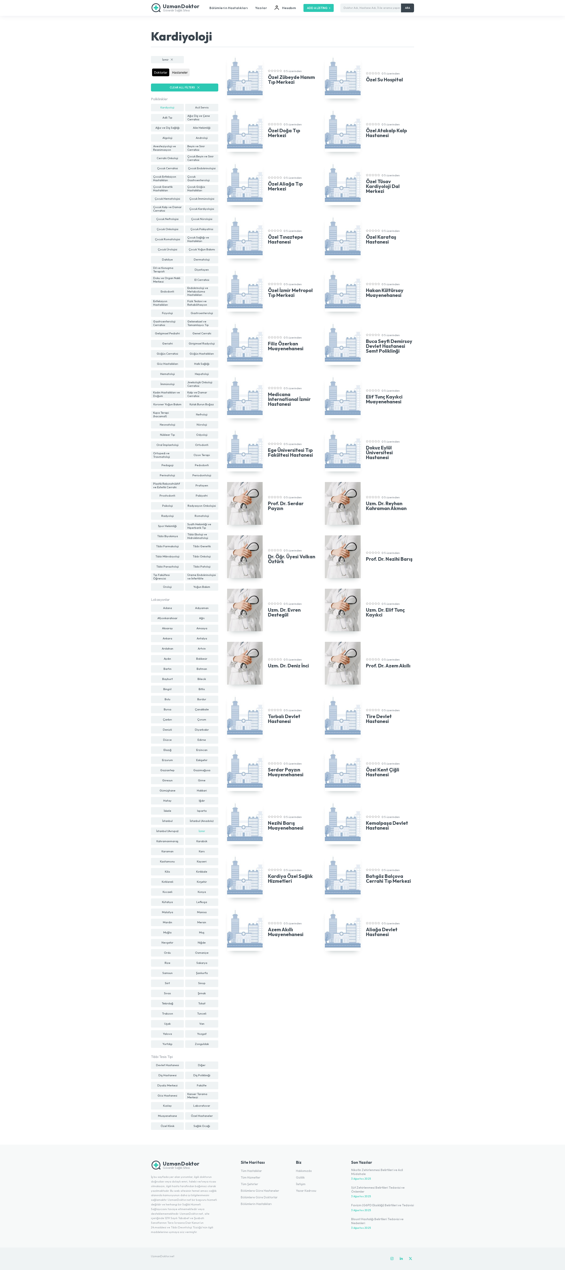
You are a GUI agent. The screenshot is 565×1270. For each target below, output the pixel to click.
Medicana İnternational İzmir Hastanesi (289, 399)
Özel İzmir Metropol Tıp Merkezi (290, 292)
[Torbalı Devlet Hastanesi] (245, 716)
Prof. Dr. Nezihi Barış (389, 559)
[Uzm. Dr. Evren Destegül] (245, 610)
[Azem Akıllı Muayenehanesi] (245, 929)
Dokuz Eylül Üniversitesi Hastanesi (379, 452)
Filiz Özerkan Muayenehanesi (285, 346)
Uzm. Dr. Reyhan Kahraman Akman (386, 505)
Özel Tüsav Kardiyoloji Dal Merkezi (383, 186)
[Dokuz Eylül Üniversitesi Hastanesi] (342, 450)
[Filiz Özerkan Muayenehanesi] (245, 343)
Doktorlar (160, 72)
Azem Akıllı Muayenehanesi (285, 931)
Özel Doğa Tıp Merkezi (284, 132)
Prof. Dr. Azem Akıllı (388, 666)
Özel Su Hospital (384, 79)
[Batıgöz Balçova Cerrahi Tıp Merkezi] (342, 876)
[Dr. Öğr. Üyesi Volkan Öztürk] (245, 556)
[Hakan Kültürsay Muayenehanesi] (342, 290)
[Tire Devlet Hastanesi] (342, 716)
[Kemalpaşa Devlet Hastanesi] (342, 823)
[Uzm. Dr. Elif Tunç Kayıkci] (342, 610)
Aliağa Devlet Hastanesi (381, 931)
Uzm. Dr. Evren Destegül (284, 612)
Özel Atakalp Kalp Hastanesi (386, 132)
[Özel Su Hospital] (342, 77)
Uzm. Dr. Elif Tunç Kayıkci (385, 612)
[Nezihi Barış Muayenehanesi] (245, 823)
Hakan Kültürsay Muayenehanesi (384, 292)
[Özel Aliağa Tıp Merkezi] (245, 183)
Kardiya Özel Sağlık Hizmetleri (290, 878)
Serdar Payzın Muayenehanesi (285, 772)
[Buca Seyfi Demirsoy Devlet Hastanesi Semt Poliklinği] (342, 343)
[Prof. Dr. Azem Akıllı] (342, 663)
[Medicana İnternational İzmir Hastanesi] (245, 397)
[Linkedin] (401, 1258)
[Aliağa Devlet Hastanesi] (342, 929)
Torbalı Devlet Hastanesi (284, 718)
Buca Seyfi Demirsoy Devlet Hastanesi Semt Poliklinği (389, 346)
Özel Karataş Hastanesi (381, 239)
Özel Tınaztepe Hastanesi (285, 239)
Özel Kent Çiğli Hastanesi (382, 772)
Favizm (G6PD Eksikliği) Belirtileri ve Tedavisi (382, 1205)
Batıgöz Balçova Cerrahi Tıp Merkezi (388, 878)
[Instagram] (392, 1258)
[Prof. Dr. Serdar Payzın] (245, 503)
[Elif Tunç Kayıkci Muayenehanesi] (342, 397)
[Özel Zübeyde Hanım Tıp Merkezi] (245, 77)
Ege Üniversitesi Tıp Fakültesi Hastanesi (290, 452)
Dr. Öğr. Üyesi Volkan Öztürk (291, 558)
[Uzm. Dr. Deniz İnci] (245, 663)
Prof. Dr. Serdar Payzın (286, 505)
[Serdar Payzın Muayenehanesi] (245, 770)
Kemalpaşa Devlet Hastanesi (387, 825)
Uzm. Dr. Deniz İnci (288, 666)
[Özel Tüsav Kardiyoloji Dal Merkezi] (342, 183)
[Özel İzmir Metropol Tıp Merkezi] (245, 290)
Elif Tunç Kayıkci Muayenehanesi (384, 399)
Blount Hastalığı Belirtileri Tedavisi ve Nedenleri (377, 1221)
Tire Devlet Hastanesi (379, 718)
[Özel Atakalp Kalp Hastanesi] (342, 130)
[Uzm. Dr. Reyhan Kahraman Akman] (342, 503)
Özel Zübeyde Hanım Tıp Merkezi (291, 79)
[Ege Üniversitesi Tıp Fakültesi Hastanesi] (245, 450)
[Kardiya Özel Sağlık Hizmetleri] (245, 876)
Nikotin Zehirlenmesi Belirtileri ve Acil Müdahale (377, 1172)
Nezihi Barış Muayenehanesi (285, 825)
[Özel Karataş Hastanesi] (342, 237)
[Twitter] (410, 1258)
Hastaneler (180, 72)
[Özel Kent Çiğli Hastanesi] (342, 770)
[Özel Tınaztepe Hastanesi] (245, 237)
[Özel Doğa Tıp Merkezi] (245, 130)
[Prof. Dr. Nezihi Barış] (342, 556)
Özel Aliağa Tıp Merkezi (285, 186)
